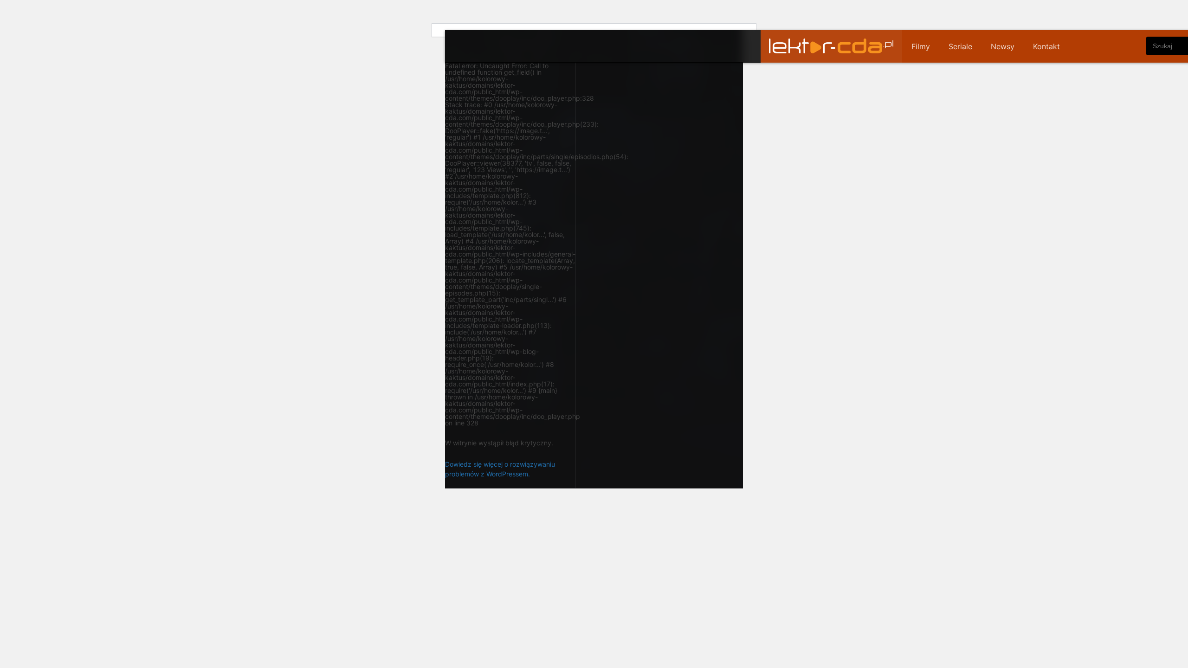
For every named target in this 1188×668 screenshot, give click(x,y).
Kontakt (1046, 46)
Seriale (960, 46)
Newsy (1002, 46)
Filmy (920, 46)
